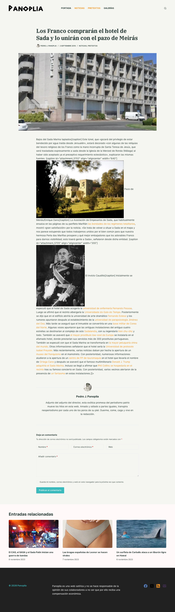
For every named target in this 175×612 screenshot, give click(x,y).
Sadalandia (90, 331)
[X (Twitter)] (152, 586)
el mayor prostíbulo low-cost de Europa (92, 335)
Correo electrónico (83, 447)
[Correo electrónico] (164, 586)
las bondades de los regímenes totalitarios (111, 223)
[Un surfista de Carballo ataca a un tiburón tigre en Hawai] (141, 534)
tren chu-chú (125, 331)
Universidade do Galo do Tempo (102, 312)
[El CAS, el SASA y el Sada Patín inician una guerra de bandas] (34, 534)
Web (110, 447)
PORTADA (66, 8)
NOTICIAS (79, 8)
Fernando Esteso (117, 316)
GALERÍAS (109, 8)
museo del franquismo (48, 354)
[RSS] (158, 586)
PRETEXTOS (94, 8)
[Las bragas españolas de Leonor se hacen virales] (87, 534)
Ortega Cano (47, 361)
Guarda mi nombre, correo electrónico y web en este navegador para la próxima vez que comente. (82, 482)
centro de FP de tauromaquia (85, 358)
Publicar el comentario (50, 490)
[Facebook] (145, 586)
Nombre (43, 447)
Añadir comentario (48, 456)
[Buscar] (165, 8)
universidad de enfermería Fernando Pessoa (107, 308)
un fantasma (58, 373)
